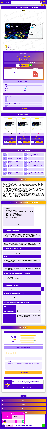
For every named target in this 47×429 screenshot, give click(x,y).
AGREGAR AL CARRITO (24, 65)
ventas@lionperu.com (16, 416)
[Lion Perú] (5, 2)
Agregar (12, 141)
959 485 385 (14, 418)
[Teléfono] (16, 421)
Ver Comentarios (15, 76)
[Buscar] (41, 2)
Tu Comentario (8, 361)
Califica (7, 350)
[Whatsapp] (23, 421)
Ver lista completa (23, 108)
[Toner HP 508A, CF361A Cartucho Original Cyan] (35, 74)
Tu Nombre (7, 355)
